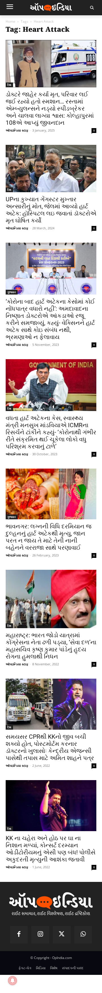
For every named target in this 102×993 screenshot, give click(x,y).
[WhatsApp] (83, 935)
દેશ (9, 85)
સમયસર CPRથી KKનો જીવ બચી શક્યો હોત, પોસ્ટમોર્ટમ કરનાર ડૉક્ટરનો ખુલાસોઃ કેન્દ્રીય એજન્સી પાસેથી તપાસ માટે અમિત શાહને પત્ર (50, 747)
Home (10, 21)
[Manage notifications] (12, 980)
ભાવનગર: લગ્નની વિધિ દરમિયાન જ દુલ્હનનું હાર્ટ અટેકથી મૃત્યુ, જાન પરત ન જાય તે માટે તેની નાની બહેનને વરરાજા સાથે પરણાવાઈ (49, 537)
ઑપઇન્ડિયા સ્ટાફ (17, 130)
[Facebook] (19, 935)
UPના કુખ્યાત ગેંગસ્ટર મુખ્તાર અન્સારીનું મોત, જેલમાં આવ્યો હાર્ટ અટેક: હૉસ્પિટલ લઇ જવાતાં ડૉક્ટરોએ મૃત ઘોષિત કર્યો (51, 210)
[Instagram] (40, 935)
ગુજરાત (11, 292)
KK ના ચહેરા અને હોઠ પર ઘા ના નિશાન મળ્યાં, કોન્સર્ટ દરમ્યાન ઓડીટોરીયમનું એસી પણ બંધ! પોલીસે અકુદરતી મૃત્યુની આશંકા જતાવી (50, 849)
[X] (62, 935)
